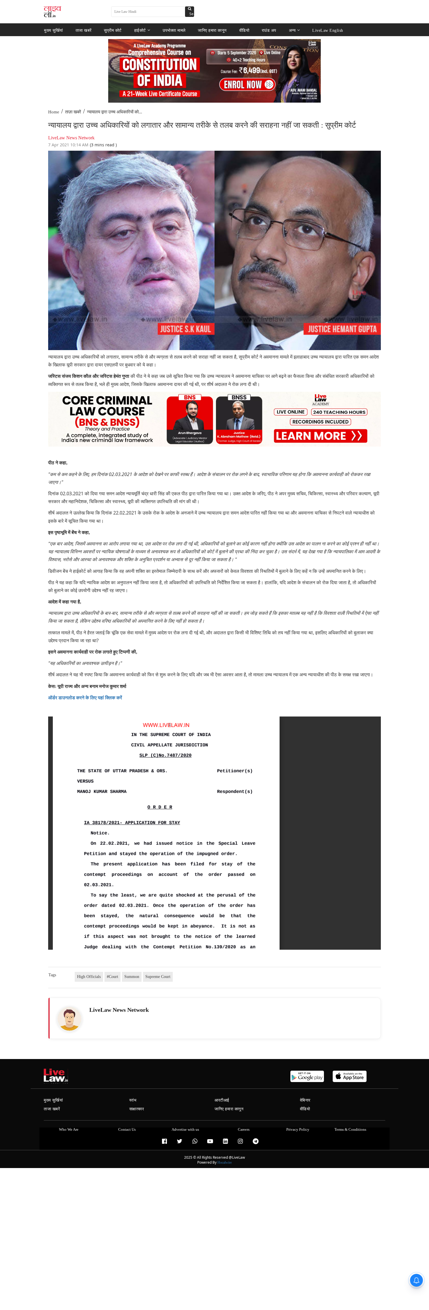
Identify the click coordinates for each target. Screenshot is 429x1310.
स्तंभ (133, 1100)
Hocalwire (224, 1162)
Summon (131, 976)
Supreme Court (157, 976)
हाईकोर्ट (140, 30)
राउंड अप (269, 30)
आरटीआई (221, 1100)
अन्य (292, 30)
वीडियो (244, 30)
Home (53, 112)
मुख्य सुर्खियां (53, 30)
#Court (112, 976)
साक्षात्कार (136, 1109)
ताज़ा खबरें (73, 112)
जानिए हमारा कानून (212, 30)
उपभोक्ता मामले (174, 30)
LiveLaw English (327, 30)
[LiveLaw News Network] (69, 1019)
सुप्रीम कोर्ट (113, 30)
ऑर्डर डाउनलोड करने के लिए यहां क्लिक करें (85, 697)
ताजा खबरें (84, 30)
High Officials (89, 976)
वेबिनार (305, 1100)
